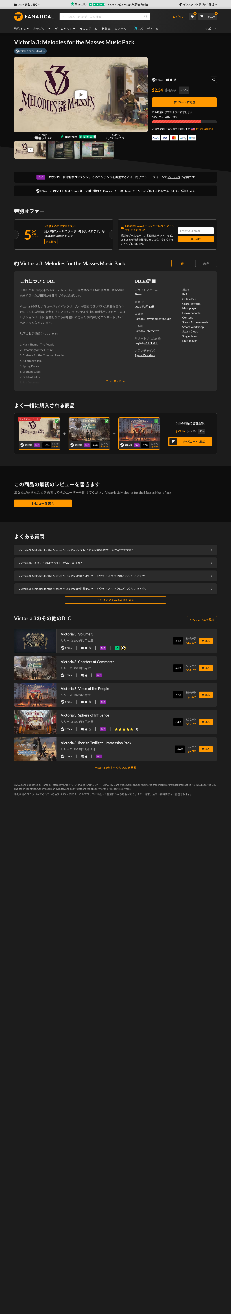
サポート (211, 28)
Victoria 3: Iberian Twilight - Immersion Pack (96, 743)
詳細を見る (188, 191)
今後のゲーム (88, 28)
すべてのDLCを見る (202, 619)
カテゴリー (40, 28)
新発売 (106, 28)
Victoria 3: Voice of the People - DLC (139, 429)
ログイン (178, 16)
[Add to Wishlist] (214, 80)
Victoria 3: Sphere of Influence (85, 715)
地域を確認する (205, 128)
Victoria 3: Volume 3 (77, 634)
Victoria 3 (174, 177)
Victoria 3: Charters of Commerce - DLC (89, 429)
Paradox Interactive (147, 330)
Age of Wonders (145, 355)
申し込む (196, 239)
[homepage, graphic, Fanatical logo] (34, 16)
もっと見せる (113, 381)
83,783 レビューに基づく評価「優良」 (128, 4)
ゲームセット (64, 28)
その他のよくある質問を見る (115, 600)
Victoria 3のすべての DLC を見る (115, 767)
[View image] (30, 150)
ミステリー (122, 28)
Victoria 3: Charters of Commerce (88, 662)
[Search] (146, 16)
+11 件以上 (151, 343)
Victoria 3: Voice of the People (85, 688)
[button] (27, 5)
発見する (20, 28)
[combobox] (116, 16)
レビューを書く (43, 503)
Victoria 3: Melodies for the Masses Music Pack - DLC (39, 429)
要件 (206, 263)
